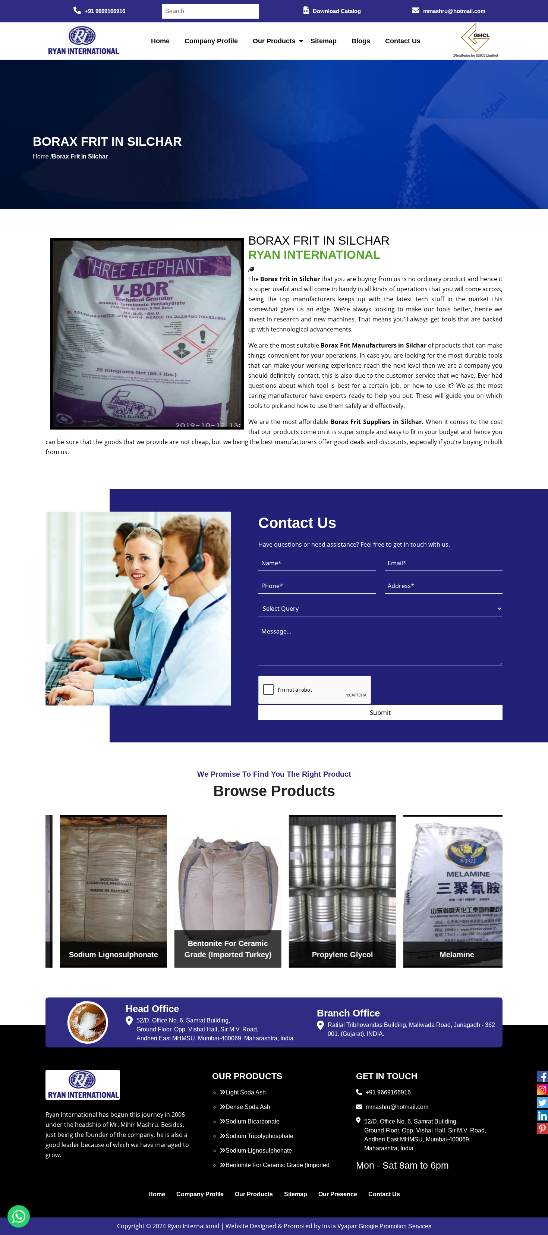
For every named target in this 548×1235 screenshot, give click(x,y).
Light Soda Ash (246, 1092)
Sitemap (324, 41)
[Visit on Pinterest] (542, 1128)
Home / (42, 156)
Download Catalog (337, 11)
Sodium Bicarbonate (253, 1121)
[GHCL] (475, 41)
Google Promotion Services (395, 1226)
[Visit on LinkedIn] (542, 1115)
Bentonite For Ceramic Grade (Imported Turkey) (275, 1169)
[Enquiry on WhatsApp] (18, 1216)
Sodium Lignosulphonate (259, 1150)
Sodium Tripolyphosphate (259, 1136)
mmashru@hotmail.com (454, 11)
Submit (380, 712)
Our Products (274, 41)
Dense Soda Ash (248, 1107)
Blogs (361, 41)
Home (160, 41)
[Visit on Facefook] (542, 1076)
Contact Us (403, 41)
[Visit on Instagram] (542, 1089)
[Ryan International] (82, 40)
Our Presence (337, 1194)
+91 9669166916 (105, 11)
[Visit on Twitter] (542, 1102)
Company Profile (211, 41)
